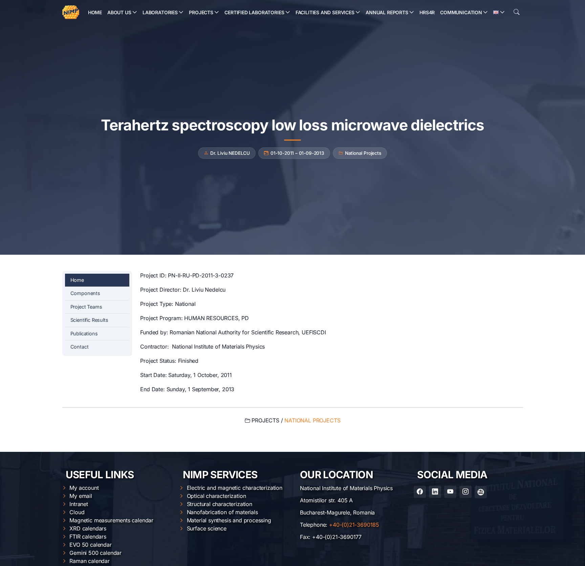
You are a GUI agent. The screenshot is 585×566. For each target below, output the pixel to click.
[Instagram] (465, 492)
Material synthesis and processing (229, 520)
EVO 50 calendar (90, 544)
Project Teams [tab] (86, 307)
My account (84, 487)
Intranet (78, 504)
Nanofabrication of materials (222, 512)
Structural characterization (219, 504)
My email (80, 495)
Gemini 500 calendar (95, 552)
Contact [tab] (79, 347)
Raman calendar (89, 561)
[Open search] (516, 12)
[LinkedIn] (435, 492)
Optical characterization (216, 495)
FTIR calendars (87, 536)
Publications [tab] (84, 333)
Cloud (76, 512)
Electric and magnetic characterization (234, 487)
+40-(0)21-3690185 (354, 524)
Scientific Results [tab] (89, 320)
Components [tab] (85, 293)
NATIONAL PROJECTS (312, 420)
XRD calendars (87, 528)
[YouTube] (450, 492)
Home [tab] (77, 280)
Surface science (206, 528)
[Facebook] (420, 492)
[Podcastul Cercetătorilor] (481, 492)
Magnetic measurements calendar (111, 520)
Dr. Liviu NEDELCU (230, 153)
